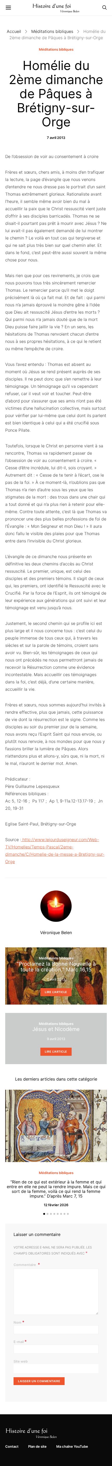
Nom (19, 1322)
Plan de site (37, 1446)
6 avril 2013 (56, 979)
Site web (21, 1361)
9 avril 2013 (56, 1039)
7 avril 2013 (56, 138)
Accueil (14, 31)
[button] (44, 1214)
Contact (11, 1446)
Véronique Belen (56, 932)
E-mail (20, 1341)
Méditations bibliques (52, 31)
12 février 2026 (56, 1205)
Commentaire (25, 1265)
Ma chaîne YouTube (72, 1446)
